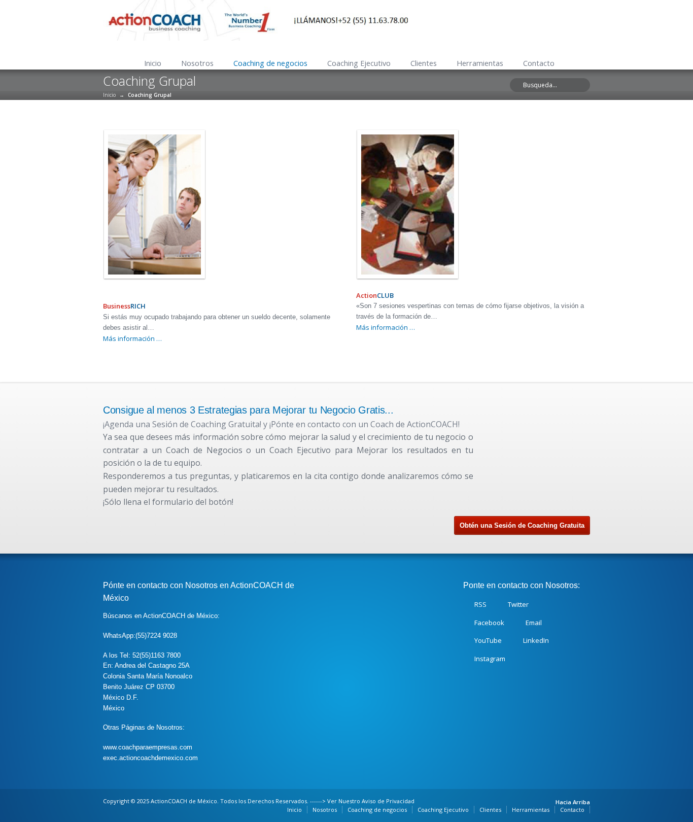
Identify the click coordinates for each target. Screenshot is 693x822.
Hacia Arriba (573, 802)
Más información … (132, 338)
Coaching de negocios (270, 63)
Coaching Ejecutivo (359, 63)
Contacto (539, 63)
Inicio (152, 63)
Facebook (489, 622)
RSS (480, 604)
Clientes (423, 63)
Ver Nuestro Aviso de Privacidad (370, 801)
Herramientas (480, 63)
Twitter (518, 604)
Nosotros (197, 63)
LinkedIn (536, 640)
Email (534, 622)
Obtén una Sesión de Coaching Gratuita (522, 525)
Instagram (489, 658)
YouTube (488, 640)
